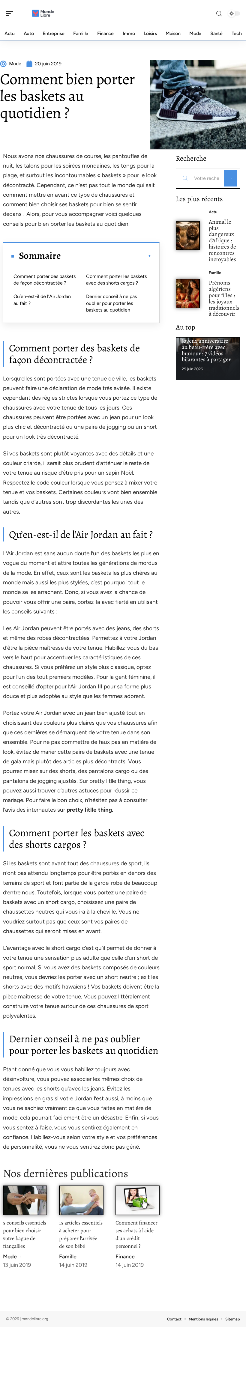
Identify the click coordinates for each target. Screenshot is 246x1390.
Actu (213, 212)
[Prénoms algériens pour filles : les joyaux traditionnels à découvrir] (188, 293)
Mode (10, 1257)
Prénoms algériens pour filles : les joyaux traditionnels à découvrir (224, 298)
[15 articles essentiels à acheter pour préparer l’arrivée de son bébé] (81, 1200)
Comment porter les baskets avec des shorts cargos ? (116, 279)
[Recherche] (219, 13)
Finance (125, 1257)
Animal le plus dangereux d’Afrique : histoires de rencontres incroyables (222, 240)
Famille (67, 1257)
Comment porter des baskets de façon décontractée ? (45, 279)
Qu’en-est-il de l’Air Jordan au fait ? (42, 300)
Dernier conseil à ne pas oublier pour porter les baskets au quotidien (111, 303)
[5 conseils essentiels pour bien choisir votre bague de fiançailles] (25, 1200)
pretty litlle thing (89, 809)
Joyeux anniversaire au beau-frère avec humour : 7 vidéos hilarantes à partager (206, 350)
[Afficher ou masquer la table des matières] (106, 255)
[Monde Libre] (43, 13)
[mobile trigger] (11, 13)
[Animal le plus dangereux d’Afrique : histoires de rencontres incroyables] (188, 235)
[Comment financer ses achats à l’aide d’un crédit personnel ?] (137, 1200)
